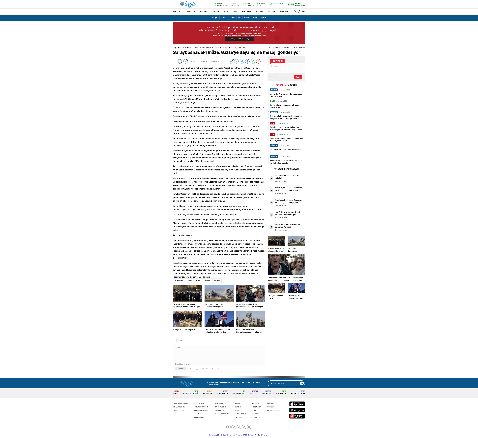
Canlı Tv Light (178, 410)
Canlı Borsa (218, 403)
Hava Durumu (222, 392)
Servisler (191, 11)
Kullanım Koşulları (254, 435)
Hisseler (254, 392)
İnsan (198, 281)
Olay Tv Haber (177, 47)
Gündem (203, 11)
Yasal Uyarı (265, 435)
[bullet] (206, 368)
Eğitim (246, 18)
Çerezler (239, 435)
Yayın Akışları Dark (200, 407)
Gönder (180, 368)
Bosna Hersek (179, 281)
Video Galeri (256, 407)
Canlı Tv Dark (198, 403)
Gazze (190, 281)
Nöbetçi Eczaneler (200, 410)
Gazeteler (284, 11)
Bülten (232, 18)
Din (239, 18)
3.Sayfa (215, 18)
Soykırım (207, 281)
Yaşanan (217, 281)
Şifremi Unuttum (273, 410)
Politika (263, 18)
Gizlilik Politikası (229, 435)
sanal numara (198, 417)
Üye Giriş (270, 403)
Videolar (260, 11)
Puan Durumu (239, 392)
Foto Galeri (247, 11)
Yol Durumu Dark (179, 407)
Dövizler (238, 407)
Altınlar (238, 403)
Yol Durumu (281, 392)
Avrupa (223, 18)
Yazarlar (271, 11)
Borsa (176, 392)
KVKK (245, 435)
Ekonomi (215, 11)
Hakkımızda (213, 435)
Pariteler (266, 392)
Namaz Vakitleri (190, 392)
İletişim (220, 435)
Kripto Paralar (298, 392)
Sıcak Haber (256, 417)
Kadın (235, 11)
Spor (226, 11)
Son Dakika (177, 11)
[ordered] (203, 368)
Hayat (255, 18)
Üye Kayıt (270, 407)
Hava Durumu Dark (180, 403)
